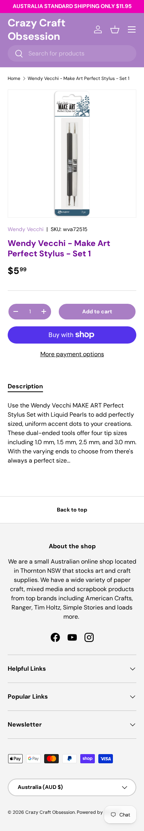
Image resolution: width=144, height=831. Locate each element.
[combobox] (72, 53)
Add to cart (97, 311)
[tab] (25, 386)
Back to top (72, 509)
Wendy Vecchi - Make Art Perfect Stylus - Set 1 (78, 78)
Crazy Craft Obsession (50, 812)
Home (14, 78)
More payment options (72, 354)
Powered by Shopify (99, 812)
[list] (72, 153)
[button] (114, 29)
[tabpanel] (72, 433)
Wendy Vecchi (25, 229)
